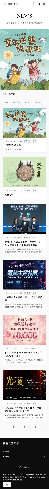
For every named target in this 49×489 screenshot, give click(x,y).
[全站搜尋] (38, 3)
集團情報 (17, 102)
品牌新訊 (37, 102)
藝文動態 (27, 190)
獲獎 (34, 238)
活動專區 (33, 348)
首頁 (4, 94)
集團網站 (6, 456)
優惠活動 (27, 141)
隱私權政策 (17, 479)
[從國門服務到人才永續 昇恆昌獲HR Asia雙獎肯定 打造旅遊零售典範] (24, 219)
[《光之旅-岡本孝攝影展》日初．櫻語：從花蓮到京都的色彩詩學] (24, 385)
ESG (27, 102)
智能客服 (25, 467)
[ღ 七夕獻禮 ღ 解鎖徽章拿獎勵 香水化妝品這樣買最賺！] (24, 330)
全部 (7, 102)
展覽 (34, 190)
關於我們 (6, 451)
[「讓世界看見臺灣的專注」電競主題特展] (24, 275)
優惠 (34, 141)
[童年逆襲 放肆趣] (24, 123)
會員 (25, 348)
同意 (7, 485)
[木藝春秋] (24, 172)
